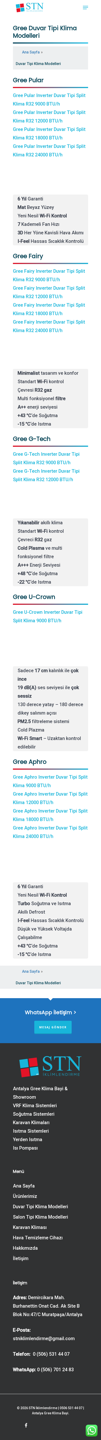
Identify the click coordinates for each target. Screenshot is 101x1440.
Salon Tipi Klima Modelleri (40, 1217)
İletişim (20, 1258)
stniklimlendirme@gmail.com (44, 1338)
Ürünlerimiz (25, 1196)
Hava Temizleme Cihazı (38, 1238)
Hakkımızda (25, 1248)
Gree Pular (28, 80)
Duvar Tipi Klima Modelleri (40, 1206)
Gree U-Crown (34, 597)
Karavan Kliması (30, 1227)
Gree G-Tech (31, 439)
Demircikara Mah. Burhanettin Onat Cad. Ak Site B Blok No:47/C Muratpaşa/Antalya (47, 1306)
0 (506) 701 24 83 (55, 1369)
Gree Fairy (28, 256)
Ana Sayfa (31, 52)
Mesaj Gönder (53, 1027)
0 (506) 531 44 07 (51, 1354)
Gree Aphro (30, 761)
